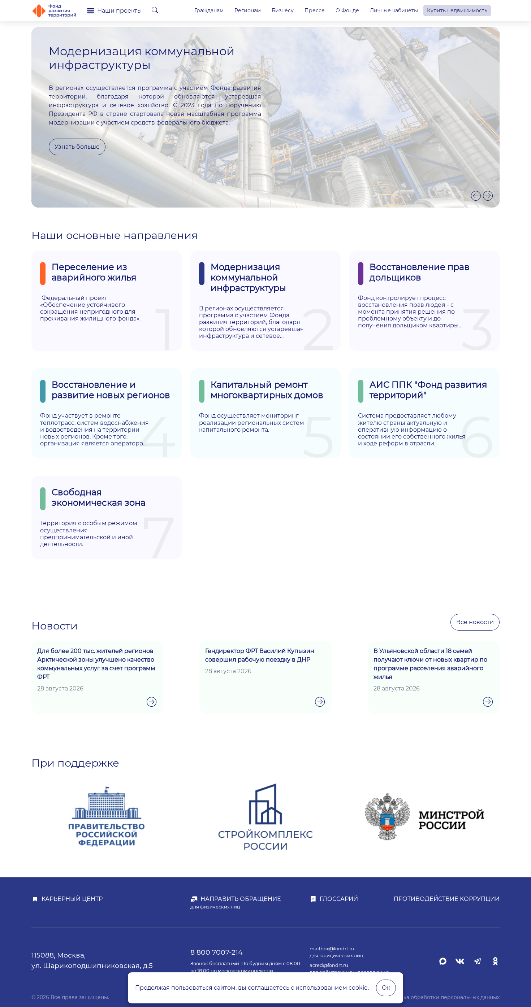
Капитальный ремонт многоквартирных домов (267, 389)
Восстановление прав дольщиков (420, 272)
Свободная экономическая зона (99, 497)
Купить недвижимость (457, 10)
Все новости (475, 622)
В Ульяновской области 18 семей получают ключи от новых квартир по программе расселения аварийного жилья (430, 664)
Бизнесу (283, 10)
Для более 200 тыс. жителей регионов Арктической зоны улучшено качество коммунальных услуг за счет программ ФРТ (96, 664)
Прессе (315, 10)
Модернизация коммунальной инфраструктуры (248, 277)
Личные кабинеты (394, 10)
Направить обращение (240, 898)
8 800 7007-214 (216, 952)
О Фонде (347, 10)
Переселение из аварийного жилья (94, 272)
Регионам (247, 10)
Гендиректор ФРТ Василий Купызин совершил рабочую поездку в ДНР (259, 655)
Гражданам (209, 10)
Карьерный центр (72, 898)
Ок (386, 987)
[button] (476, 196)
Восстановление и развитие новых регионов (111, 389)
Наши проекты (119, 10)
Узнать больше (77, 146)
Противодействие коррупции (447, 898)
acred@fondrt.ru (329, 965)
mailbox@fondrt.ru (332, 948)
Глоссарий (339, 898)
